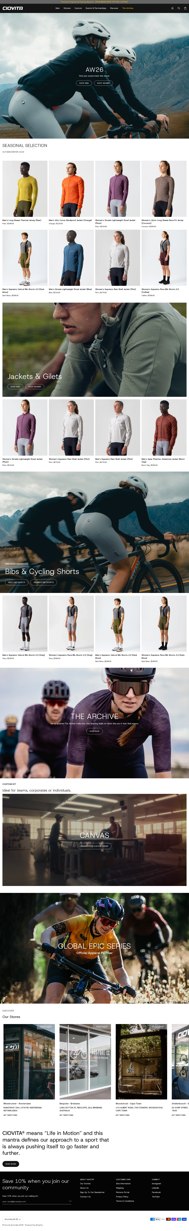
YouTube (156, 1196)
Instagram (156, 1183)
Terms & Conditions (125, 1201)
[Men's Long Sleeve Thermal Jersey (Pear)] (24, 189)
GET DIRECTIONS (10, 1115)
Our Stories (85, 1183)
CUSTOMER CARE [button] (123, 1179)
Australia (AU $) (11, 1219)
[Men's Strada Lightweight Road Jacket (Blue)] (71, 258)
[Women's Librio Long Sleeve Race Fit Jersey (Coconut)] (164, 189)
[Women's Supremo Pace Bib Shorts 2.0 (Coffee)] (164, 258)
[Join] (69, 1201)
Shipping (120, 1188)
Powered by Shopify (34, 1225)
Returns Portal (122, 1192)
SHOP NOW (94, 731)
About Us (84, 1188)
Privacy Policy (122, 1196)
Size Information (123, 1183)
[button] (58, 8)
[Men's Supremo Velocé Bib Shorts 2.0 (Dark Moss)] (24, 258)
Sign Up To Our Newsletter (92, 1192)
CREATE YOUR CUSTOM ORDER (94, 846)
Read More (11, 1164)
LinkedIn (155, 1188)
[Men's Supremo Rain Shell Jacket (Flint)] (117, 427)
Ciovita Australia (11, 1225)
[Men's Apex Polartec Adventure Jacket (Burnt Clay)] (164, 427)
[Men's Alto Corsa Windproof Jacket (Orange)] (71, 189)
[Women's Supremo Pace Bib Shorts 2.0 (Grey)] (71, 624)
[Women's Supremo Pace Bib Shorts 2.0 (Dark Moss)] (164, 624)
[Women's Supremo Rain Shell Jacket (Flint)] (117, 258)
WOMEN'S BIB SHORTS (44, 582)
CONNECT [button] (156, 1179)
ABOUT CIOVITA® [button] (87, 1179)
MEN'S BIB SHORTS (16, 582)
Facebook (156, 1192)
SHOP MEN (84, 83)
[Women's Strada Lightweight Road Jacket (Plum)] (117, 189)
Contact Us (85, 1196)
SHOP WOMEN (103, 83)
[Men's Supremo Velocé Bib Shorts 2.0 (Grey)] (24, 624)
